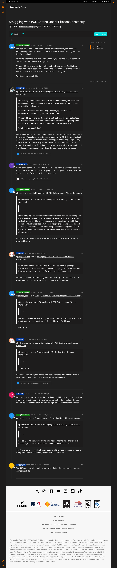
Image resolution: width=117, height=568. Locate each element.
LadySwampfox (23, 45)
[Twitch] (65, 491)
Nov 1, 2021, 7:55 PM (45, 292)
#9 (82, 415)
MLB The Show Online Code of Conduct (58, 528)
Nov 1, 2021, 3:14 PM (45, 45)
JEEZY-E (21, 88)
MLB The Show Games (58, 533)
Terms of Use (58, 516)
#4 (82, 189)
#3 (82, 164)
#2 (82, 88)
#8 (82, 394)
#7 (82, 339)
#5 (82, 253)
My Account (105, 1)
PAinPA (20, 394)
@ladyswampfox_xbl (25, 91)
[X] (37, 491)
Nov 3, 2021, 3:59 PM (45, 415)
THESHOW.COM (13, 1)
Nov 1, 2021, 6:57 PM (39, 253)
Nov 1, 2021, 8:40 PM (39, 339)
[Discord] (72, 491)
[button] (3, 561)
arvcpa (20, 253)
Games (84, 1)
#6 (82, 292)
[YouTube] (58, 491)
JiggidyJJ (21, 465)
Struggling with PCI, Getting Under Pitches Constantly (58, 193)
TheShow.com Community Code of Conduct (58, 524)
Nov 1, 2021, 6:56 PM (45, 189)
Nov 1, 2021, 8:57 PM (39, 394)
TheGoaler (21, 164)
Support (94, 1)
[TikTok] (80, 491)
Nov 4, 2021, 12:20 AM (41, 465)
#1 (82, 45)
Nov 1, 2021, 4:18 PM (41, 164)
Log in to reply (100, 34)
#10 (82, 465)
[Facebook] (51, 491)
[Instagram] (44, 491)
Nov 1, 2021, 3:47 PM (40, 88)
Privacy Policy (58, 520)
